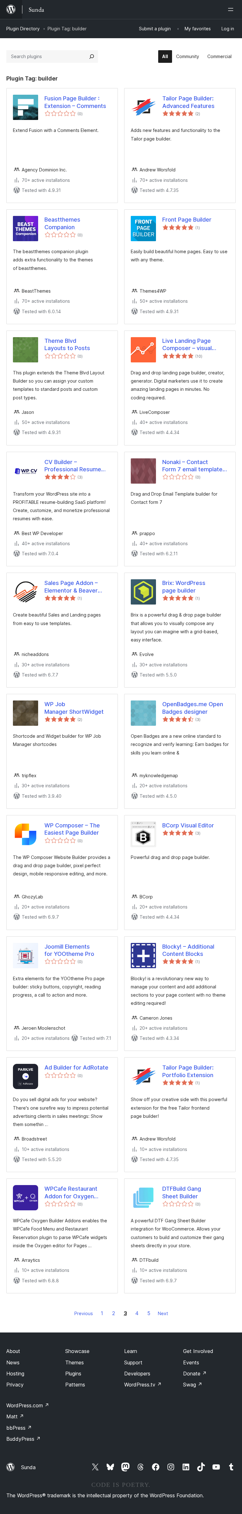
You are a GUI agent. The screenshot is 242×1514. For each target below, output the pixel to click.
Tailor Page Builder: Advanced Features (188, 102)
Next (163, 1313)
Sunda (28, 1467)
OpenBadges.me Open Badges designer (192, 708)
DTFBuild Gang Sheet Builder (181, 1192)
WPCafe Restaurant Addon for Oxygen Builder (70, 1192)
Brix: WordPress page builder (183, 586)
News (13, 1362)
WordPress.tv (143, 1384)
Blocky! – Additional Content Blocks (188, 950)
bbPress (19, 1428)
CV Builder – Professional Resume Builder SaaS (72, 466)
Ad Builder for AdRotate (76, 1067)
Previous (83, 1313)
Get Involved (198, 1351)
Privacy (15, 1384)
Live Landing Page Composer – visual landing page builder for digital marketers (194, 344)
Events (191, 1362)
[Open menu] (232, 9)
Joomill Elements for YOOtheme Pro (69, 950)
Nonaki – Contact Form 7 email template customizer (192, 466)
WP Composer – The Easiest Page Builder (72, 829)
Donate (195, 1373)
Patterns (75, 1384)
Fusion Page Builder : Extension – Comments (75, 102)
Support (133, 1362)
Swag (192, 1384)
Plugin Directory (23, 28)
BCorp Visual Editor (188, 825)
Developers (137, 1373)
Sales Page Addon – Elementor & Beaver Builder (71, 587)
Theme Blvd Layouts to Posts (67, 344)
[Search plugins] (91, 56)
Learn (130, 1351)
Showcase (77, 1351)
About (13, 1351)
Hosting (15, 1373)
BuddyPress (23, 1439)
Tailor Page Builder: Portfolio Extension (188, 1071)
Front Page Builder (186, 219)
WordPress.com (27, 1405)
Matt (15, 1416)
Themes (74, 1362)
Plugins (73, 1373)
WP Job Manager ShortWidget (74, 708)
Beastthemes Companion (62, 223)
